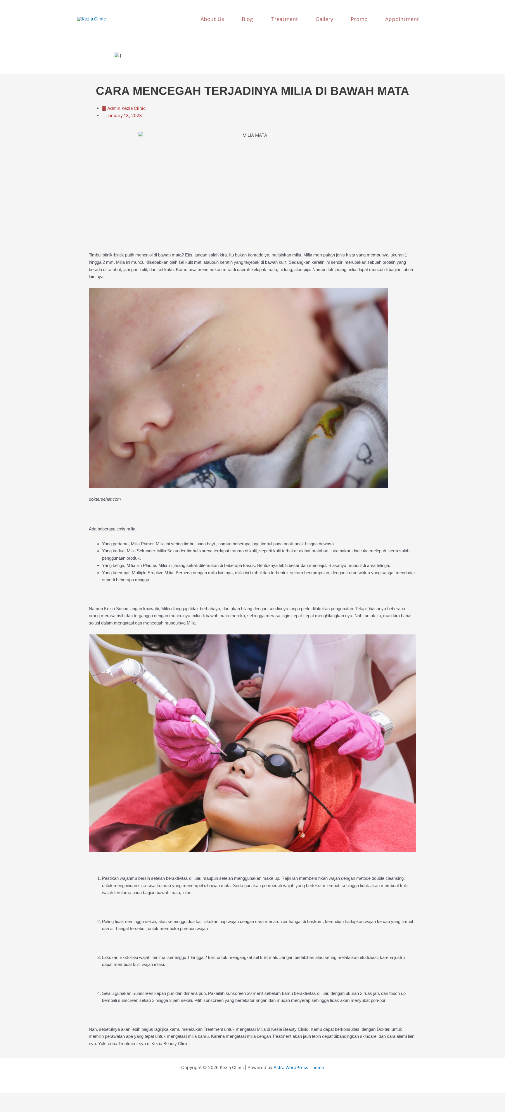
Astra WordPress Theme (299, 1067)
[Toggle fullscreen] (27, 1098)
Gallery (324, 18)
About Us (212, 18)
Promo (359, 18)
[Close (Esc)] (65, 1098)
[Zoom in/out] (9, 1098)
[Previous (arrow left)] (9, 1107)
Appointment (402, 18)
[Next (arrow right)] (27, 1107)
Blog (247, 18)
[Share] (46, 1098)
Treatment (284, 18)
